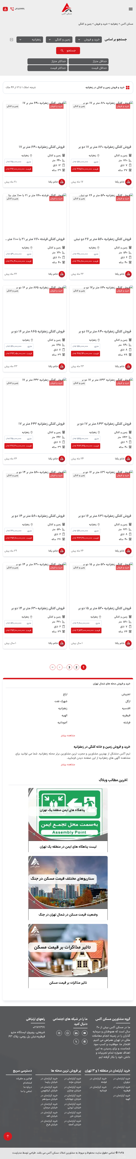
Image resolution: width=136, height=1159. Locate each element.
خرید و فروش (101, 24)
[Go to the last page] (52, 667)
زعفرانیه (114, 24)
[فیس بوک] (84, 1041)
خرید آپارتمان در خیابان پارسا (49, 1080)
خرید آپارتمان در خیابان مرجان (49, 1105)
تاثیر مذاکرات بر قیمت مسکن (68, 983)
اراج (65, 694)
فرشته (126, 722)
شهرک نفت (61, 701)
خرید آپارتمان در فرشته (98, 1080)
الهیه (64, 715)
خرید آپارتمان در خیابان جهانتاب (72, 1097)
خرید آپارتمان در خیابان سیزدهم (49, 1097)
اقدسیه (126, 708)
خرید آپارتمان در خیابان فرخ (49, 1122)
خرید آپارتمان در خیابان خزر (72, 1114)
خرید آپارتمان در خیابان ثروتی (72, 1105)
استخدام (27, 1083)
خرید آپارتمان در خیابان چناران (72, 1088)
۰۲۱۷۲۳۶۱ (39, 1027)
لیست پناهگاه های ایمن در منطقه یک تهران (68, 846)
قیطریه (126, 715)
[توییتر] (76, 1041)
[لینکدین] (76, 1033)
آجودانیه (62, 722)
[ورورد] (5, 9)
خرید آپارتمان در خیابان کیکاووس (49, 1088)
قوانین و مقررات (24, 1078)
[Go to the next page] (60, 667)
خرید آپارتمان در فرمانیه (98, 1088)
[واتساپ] (67, 1033)
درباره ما (28, 1087)
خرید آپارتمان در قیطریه (121, 1088)
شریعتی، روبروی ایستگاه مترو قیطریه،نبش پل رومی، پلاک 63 (26, 1034)
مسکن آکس (127, 24)
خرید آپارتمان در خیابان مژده (72, 1080)
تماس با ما (26, 1091)
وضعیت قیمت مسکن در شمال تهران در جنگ (68, 914)
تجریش (126, 694)
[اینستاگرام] (59, 1033)
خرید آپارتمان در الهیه (121, 1097)
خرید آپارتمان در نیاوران (121, 1080)
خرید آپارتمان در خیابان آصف (72, 1122)
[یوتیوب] (84, 1033)
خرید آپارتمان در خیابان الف (49, 1114)
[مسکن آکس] (66, 9)
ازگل (128, 701)
